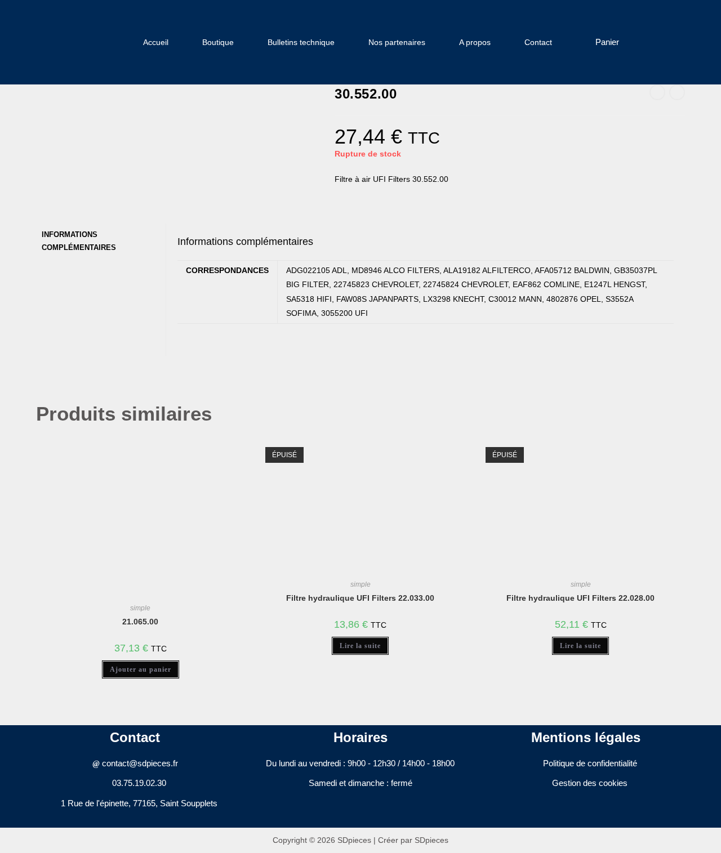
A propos (475, 42)
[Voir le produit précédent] (657, 92)
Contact (538, 42)
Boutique (218, 42)
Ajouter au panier (140, 669)
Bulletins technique (301, 42)
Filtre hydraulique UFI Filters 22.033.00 (360, 597)
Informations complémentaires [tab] (79, 241)
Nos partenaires (396, 42)
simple (140, 608)
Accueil (155, 42)
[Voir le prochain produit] (677, 92)
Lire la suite (360, 646)
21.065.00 (140, 621)
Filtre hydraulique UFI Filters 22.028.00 (580, 597)
